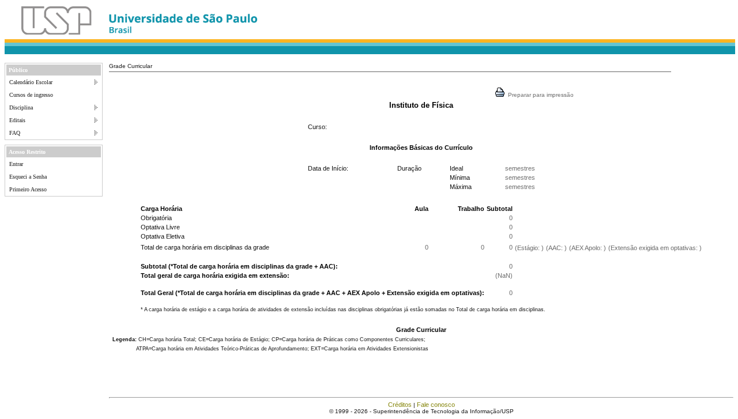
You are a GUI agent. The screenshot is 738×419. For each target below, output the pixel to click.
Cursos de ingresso (31, 95)
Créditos (400, 404)
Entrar (16, 164)
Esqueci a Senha (28, 176)
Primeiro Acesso (28, 189)
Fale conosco (436, 404)
